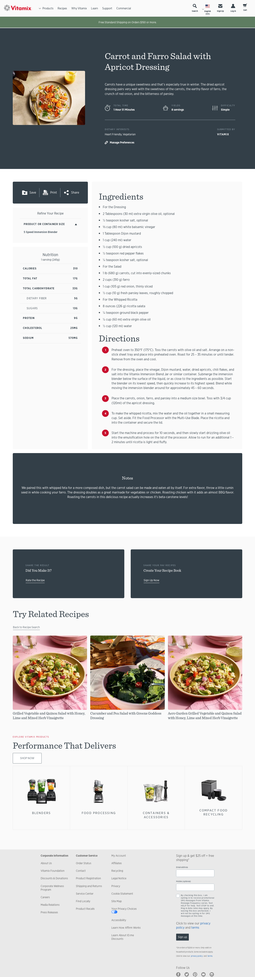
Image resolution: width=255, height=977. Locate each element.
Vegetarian (129, 134)
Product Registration (88, 878)
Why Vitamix (79, 8)
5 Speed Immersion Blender (40, 232)
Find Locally (83, 901)
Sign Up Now (151, 580)
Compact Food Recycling (213, 812)
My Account (118, 855)
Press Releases (49, 912)
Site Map (116, 901)
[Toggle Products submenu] (40, 8)
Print (53, 192)
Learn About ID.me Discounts (122, 937)
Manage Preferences (122, 142)
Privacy (115, 886)
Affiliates (116, 863)
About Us (46, 863)
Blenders (41, 813)
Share (75, 192)
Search (195, 11)
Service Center (84, 893)
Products (47, 8)
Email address (182, 867)
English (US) (207, 12)
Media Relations (50, 905)
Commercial (123, 8)
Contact (81, 871)
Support (107, 8)
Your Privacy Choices (124, 909)
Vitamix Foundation (53, 871)
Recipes (62, 8)
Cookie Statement (122, 893)
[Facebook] (178, 974)
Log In (233, 11)
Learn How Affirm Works (126, 927)
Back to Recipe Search (26, 627)
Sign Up (220, 11)
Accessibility (118, 920)
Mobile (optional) (183, 881)
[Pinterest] (195, 974)
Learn (94, 8)
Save (32, 192)
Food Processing (99, 813)
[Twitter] (186, 974)
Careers (45, 897)
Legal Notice (118, 878)
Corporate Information (54, 855)
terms (195, 927)
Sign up (182, 937)
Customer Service (86, 855)
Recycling (117, 871)
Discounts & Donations (54, 878)
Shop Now (27, 758)
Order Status (83, 863)
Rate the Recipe (35, 580)
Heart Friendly (113, 134)
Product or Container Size (44, 224)
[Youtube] (203, 974)
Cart (245, 10)
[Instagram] (212, 974)
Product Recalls (85, 909)
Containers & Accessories (156, 815)
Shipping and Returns (89, 886)
